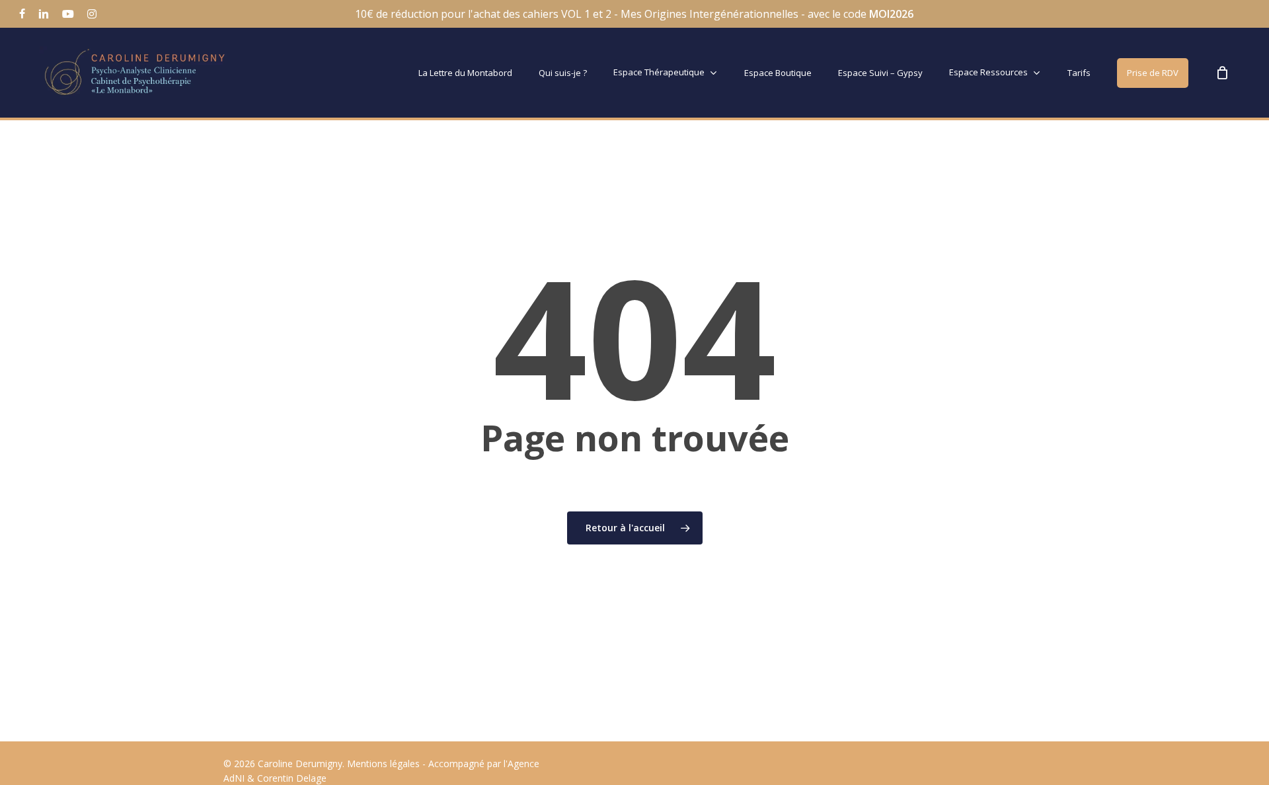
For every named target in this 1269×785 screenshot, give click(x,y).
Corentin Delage (292, 778)
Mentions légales (383, 763)
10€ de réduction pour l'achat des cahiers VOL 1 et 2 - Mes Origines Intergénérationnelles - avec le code (634, 14)
